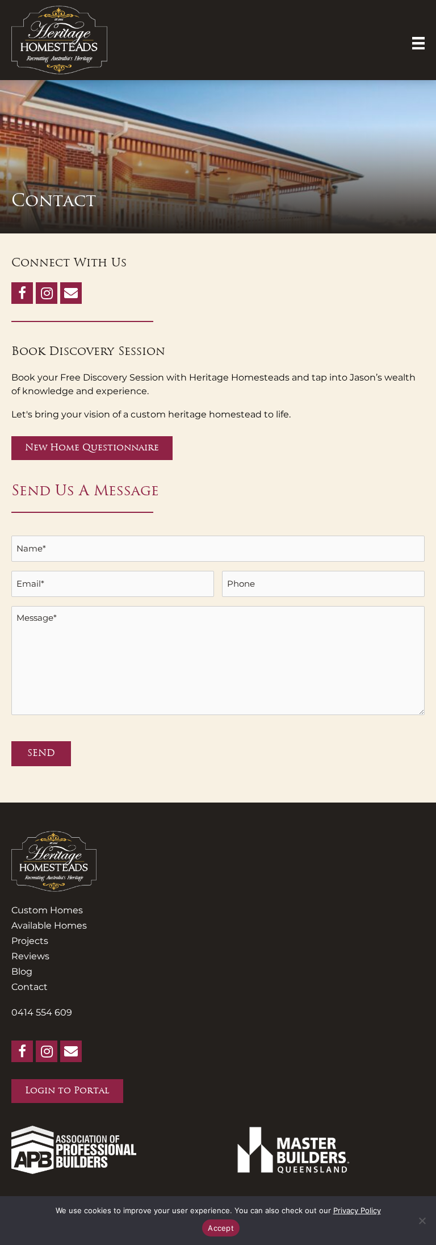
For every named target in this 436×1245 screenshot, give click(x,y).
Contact (29, 986)
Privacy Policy (357, 1210)
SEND (41, 753)
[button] (22, 293)
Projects (29, 940)
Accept (221, 1228)
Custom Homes (47, 910)
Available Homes (49, 925)
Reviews (30, 956)
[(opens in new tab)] (73, 1148)
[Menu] (418, 43)
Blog (21, 971)
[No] (421, 1220)
